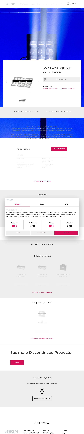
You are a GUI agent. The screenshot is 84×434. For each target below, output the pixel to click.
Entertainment (24, 4)
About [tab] (66, 204)
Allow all (66, 232)
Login (64, 433)
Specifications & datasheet (51, 88)
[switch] (32, 226)
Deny (18, 232)
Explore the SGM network (42, 398)
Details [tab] (42, 204)
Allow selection (42, 232)
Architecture (32, 4)
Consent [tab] (17, 204)
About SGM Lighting (48, 433)
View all (17, 362)
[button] (6, 82)
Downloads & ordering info (68, 88)
